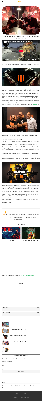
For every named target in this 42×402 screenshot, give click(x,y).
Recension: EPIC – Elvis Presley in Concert (18, 335)
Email (3, 365)
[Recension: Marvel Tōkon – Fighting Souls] (5, 343)
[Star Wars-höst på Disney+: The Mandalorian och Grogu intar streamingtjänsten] (5, 349)
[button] (4, 235)
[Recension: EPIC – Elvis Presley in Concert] (5, 337)
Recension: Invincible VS (30, 240)
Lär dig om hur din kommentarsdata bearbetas (27, 275)
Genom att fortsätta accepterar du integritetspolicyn (10, 369)
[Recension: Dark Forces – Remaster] (11, 233)
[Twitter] (21, 393)
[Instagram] (25, 393)
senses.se (18, 38)
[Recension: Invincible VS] (31, 233)
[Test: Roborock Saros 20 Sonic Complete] (5, 331)
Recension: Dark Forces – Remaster (11, 240)
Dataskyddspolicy (26, 397)
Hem (3, 4)
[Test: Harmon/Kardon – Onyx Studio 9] (5, 324)
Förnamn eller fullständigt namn (7, 361)
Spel (5, 4)
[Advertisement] (21, 293)
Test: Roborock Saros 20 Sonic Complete (18, 329)
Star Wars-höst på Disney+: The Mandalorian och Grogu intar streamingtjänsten (21, 349)
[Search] (39, 1)
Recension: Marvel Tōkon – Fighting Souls (18, 341)
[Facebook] (17, 393)
